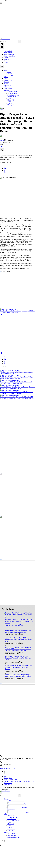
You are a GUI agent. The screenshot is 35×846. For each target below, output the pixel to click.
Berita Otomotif (8, 52)
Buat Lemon (11, 829)
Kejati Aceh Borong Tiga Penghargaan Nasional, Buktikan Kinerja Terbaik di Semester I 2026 (17, 387)
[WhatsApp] (4, 175)
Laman (6, 832)
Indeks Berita (8, 784)
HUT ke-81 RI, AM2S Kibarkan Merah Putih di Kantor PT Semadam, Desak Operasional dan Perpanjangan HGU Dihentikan (18, 648)
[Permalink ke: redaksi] (2, 138)
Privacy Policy (8, 783)
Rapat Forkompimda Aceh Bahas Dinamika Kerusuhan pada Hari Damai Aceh (18, 631)
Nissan (6, 57)
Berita (9, 800)
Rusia (5, 61)
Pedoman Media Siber (10, 779)
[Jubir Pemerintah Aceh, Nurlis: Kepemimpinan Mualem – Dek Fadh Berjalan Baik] (8, 370)
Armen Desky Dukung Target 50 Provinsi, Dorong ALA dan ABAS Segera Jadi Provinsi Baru (18, 639)
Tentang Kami (8, 778)
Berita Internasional (9, 56)
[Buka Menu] (2, 47)
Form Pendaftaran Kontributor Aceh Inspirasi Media (19, 781)
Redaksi (6, 776)
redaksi (2, 140)
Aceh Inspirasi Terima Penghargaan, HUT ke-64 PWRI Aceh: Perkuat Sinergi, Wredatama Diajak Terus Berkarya (17, 397)
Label (5, 814)
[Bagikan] (2, 149)
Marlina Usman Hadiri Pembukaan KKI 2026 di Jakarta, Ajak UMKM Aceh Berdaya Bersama (16, 392)
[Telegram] (4, 170)
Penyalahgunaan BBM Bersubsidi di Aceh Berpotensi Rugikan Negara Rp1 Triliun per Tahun (16, 382)
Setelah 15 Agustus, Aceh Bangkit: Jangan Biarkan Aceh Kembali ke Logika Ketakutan (18, 675)
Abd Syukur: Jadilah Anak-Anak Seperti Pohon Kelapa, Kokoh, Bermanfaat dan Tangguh (16, 377)
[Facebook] (4, 166)
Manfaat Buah (8, 51)
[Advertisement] (17, 21)
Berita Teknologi (9, 54)
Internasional (11, 809)
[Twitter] (5, 168)
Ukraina (6, 62)
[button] (19, 41)
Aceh (1, 110)
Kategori (6, 799)
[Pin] (5, 173)
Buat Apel (10, 830)
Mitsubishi (7, 59)
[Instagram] (4, 773)
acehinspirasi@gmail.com (7, 768)
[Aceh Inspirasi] (5, 39)
